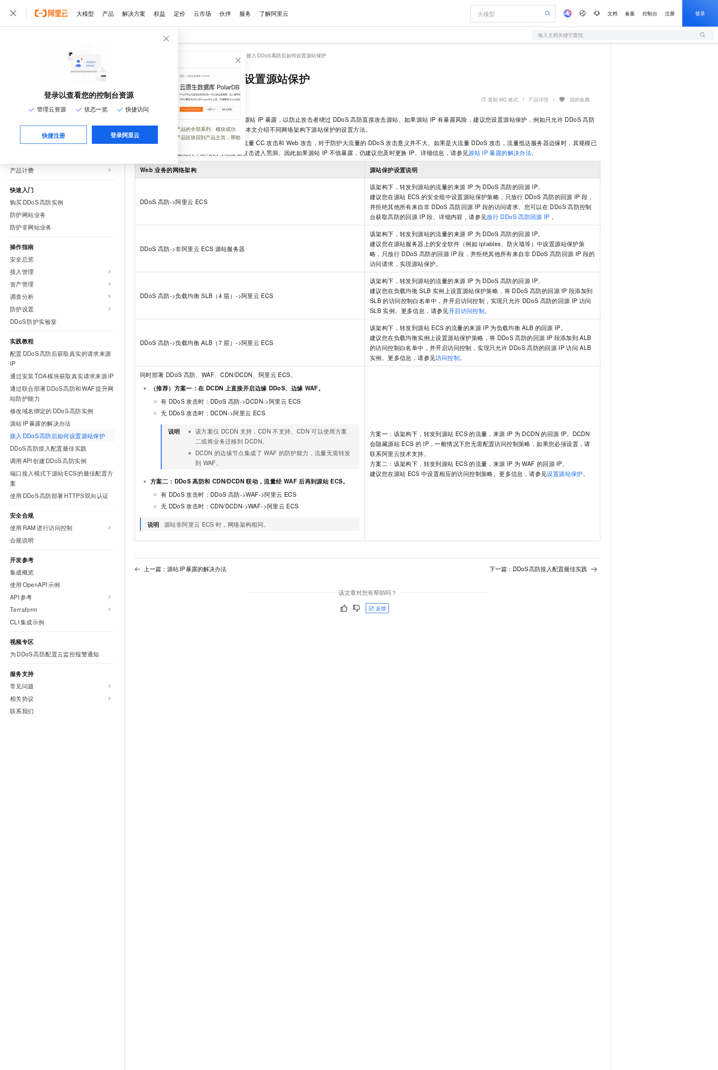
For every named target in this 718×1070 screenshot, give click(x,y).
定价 (179, 13)
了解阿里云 (273, 13)
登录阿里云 (125, 135)
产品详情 (538, 99)
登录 (700, 13)
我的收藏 (580, 99)
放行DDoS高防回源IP (518, 216)
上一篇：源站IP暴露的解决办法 (185, 569)
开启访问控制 (466, 310)
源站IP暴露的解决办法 (499, 152)
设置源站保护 (565, 473)
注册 (670, 13)
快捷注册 (53, 135)
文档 (612, 13)
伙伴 (225, 13)
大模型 (85, 13)
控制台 (649, 13)
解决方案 (133, 13)
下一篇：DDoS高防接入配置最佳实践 (538, 569)
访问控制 (447, 357)
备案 (630, 13)
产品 (108, 13)
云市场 (202, 13)
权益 (159, 13)
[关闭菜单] (13, 13)
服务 (245, 13)
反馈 (381, 607)
